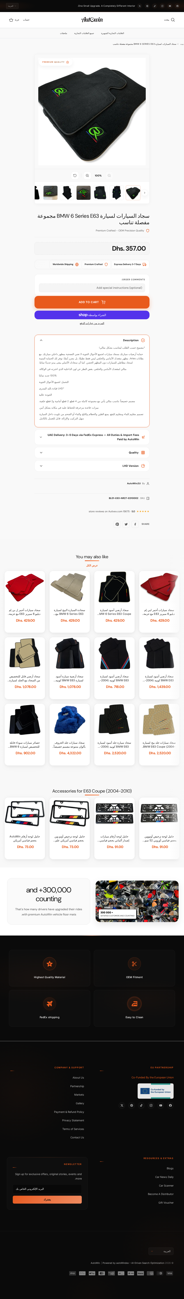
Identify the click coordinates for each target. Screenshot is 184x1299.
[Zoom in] (87, 175)
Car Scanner (166, 1185)
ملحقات (63, 33)
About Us (78, 1077)
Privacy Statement (73, 1120)
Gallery (80, 1103)
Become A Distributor (161, 1194)
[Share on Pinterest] (117, 524)
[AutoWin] (92, 20)
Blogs (170, 1168)
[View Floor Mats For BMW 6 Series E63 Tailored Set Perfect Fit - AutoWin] (133, 193)
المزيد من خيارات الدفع (92, 323)
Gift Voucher (166, 1202)
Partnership (77, 1086)
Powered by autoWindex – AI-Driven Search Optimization (133, 1263)
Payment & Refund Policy (69, 1111)
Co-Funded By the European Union (153, 1077)
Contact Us (77, 1137)
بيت (182, 44)
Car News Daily (164, 1176)
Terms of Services (73, 1128)
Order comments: (133, 279)
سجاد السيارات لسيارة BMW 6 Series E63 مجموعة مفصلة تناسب (144, 44)
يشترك (47, 1199)
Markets (79, 1094)
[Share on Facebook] (135, 524)
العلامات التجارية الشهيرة (112, 33)
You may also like (92, 557)
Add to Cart (89, 302)
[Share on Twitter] (126, 524)
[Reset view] (75, 175)
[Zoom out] (109, 175)
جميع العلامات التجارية (84, 33)
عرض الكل (92, 565)
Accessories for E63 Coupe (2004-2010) (92, 791)
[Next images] (144, 193)
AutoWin (95, 1263)
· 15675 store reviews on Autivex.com (112, 511)
